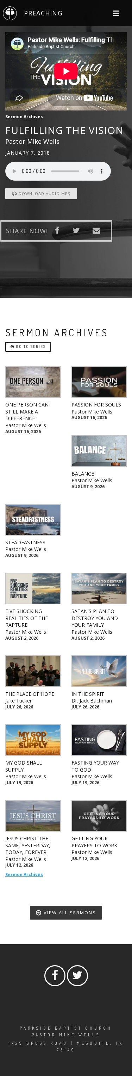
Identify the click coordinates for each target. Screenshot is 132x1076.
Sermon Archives (24, 874)
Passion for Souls (96, 404)
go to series (30, 346)
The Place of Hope (29, 694)
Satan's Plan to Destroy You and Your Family (94, 618)
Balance (82, 473)
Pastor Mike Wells (25, 425)
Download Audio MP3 (43, 193)
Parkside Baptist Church (66, 1028)
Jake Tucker (18, 700)
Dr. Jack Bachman (91, 700)
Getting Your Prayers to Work (94, 842)
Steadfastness (25, 542)
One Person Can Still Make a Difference (27, 411)
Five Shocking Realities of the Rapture (26, 618)
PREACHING (43, 13)
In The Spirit (87, 694)
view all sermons (69, 912)
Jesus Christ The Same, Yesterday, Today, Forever (27, 845)
